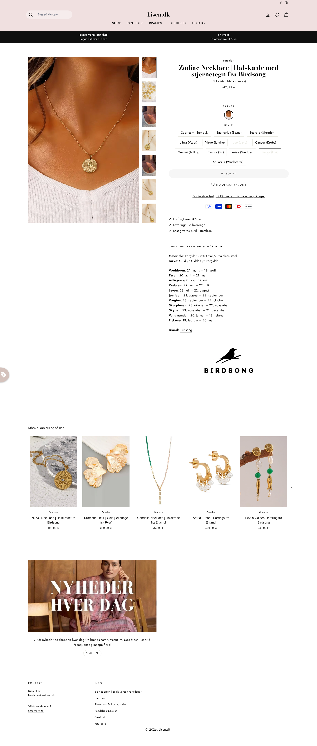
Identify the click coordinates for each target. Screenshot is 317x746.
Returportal (100, 723)
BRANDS (155, 23)
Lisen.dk (158, 14)
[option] (93, 37)
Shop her (92, 653)
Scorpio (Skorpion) (262, 132)
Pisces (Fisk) (270, 152)
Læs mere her (36, 710)
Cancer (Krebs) (265, 142)
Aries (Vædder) (243, 152)
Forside (227, 60)
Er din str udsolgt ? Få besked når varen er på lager (228, 196)
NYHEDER (135, 23)
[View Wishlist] (277, 15)
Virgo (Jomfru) (215, 142)
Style (228, 125)
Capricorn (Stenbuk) (195, 132)
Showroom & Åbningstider (110, 704)
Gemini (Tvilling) (189, 152)
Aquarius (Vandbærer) (228, 162)
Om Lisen (100, 698)
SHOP (116, 23)
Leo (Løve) (240, 142)
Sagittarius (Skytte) (229, 132)
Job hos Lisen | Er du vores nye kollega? (118, 692)
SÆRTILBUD (177, 23)
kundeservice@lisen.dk (41, 695)
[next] (291, 488)
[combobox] (54, 14)
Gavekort (99, 717)
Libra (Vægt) (188, 142)
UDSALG (198, 23)
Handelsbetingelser (105, 711)
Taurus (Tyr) (216, 152)
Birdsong (186, 330)
